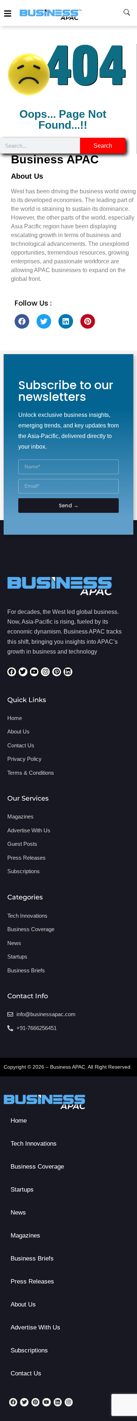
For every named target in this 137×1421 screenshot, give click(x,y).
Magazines (25, 1235)
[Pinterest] (87, 321)
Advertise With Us (35, 1327)
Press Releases (32, 1281)
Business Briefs (32, 1258)
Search (103, 146)
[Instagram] (45, 671)
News (18, 1212)
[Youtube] (34, 671)
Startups (22, 1189)
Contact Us (26, 1373)
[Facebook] (22, 321)
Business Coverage (37, 1166)
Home (19, 1120)
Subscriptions (29, 1350)
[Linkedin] (65, 321)
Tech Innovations (34, 1143)
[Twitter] (44, 321)
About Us (23, 1304)
